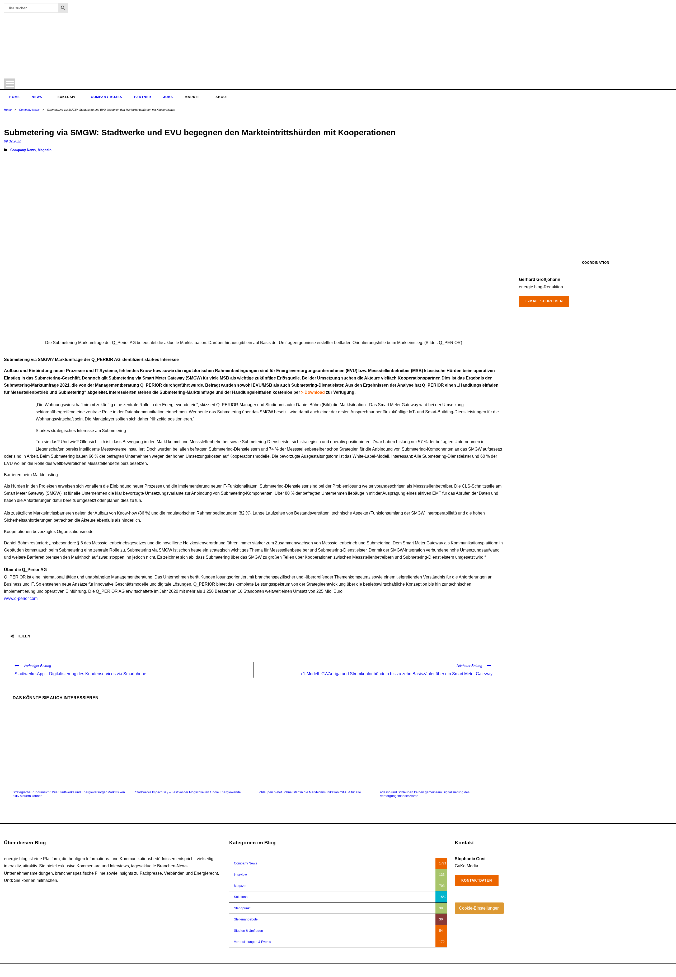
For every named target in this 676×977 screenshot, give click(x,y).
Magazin (44, 150)
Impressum (644, 970)
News (37, 97)
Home (14, 97)
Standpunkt (242, 908)
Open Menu (9, 83)
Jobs (168, 97)
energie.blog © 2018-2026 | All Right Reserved (37, 970)
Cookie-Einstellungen (479, 908)
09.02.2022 (12, 141)
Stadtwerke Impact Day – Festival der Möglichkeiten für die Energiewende (188, 792)
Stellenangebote (246, 919)
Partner (142, 97)
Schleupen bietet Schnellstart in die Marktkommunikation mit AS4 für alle (309, 792)
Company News (29, 109)
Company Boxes (106, 97)
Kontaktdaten (476, 880)
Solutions (240, 897)
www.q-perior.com (20, 598)
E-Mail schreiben (544, 301)
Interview (240, 875)
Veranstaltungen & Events (252, 942)
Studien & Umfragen (248, 931)
